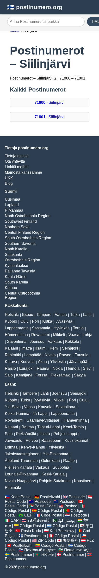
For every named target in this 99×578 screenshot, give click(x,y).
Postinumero (35, 536)
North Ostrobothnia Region (27, 216)
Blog (9, 183)
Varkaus (55, 341)
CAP (15, 520)
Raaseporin (51, 440)
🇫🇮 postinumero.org (34, 7)
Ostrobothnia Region (22, 260)
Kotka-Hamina (17, 414)
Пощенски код (76, 550)
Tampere (44, 315)
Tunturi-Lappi (48, 427)
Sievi (87, 368)
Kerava (11, 362)
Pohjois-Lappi (65, 434)
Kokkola (72, 341)
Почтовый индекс (40, 550)
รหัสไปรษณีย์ (38, 520)
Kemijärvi (24, 375)
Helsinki (12, 315)
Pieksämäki (61, 375)
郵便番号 (70, 540)
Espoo (27, 315)
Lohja (87, 335)
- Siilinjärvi (49, 102)
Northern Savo (17, 227)
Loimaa (11, 447)
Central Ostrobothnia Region (22, 295)
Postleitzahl (50, 497)
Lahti (87, 315)
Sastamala (41, 328)
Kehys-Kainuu (33, 447)
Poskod (70, 506)
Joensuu (37, 341)
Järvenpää (78, 362)
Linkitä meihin (17, 167)
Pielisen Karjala (18, 467)
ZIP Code (46, 540)
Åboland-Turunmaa (21, 461)
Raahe (69, 461)
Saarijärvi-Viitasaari (43, 420)
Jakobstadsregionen (22, 454)
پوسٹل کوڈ (66, 520)
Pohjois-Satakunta (55, 481)
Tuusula (81, 355)
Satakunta (13, 254)
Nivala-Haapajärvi (20, 481)
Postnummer (21, 555)
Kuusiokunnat (76, 440)
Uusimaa (12, 199)
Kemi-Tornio (73, 427)
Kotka (47, 321)
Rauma (43, 368)
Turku (75, 315)
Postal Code (15, 501)
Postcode (77, 497)
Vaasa (73, 335)
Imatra (26, 348)
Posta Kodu (31, 531)
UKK (9, 178)
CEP (28, 515)
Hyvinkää (62, 328)
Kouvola (27, 362)
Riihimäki (13, 355)
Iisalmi (40, 348)
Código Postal (17, 511)
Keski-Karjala (53, 474)
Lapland (12, 205)
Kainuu (11, 288)
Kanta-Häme (15, 277)
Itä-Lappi (40, 414)
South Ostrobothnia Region (28, 238)
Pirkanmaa (14, 210)
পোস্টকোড (47, 555)
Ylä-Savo (13, 407)
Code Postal (51, 515)
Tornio (78, 328)
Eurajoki (26, 368)
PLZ (90, 540)
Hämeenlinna (16, 335)
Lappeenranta (17, 328)
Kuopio (11, 321)
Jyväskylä (64, 321)
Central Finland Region (25, 232)
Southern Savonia (20, 243)
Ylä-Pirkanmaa (55, 454)
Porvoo (65, 355)
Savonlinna (16, 341)
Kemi (54, 348)
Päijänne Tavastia (20, 271)
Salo (9, 375)
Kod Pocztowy (62, 531)
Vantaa (61, 315)
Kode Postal (21, 497)
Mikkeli (59, 335)
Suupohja (61, 467)
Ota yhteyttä (15, 161)
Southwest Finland (21, 221)
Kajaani (11, 348)
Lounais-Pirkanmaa (21, 474)
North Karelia (16, 249)
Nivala (50, 355)
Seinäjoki (70, 348)
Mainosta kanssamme (23, 172)
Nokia (58, 368)
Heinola (73, 368)
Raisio (10, 368)
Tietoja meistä (17, 156)
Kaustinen (82, 481)
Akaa (42, 362)
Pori (35, 321)
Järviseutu (13, 440)
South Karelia (16, 282)
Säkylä (80, 375)
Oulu (24, 321)
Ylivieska (58, 362)
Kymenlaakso (16, 266)
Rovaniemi (40, 335)
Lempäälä (32, 355)
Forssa (41, 375)
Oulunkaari (50, 461)
